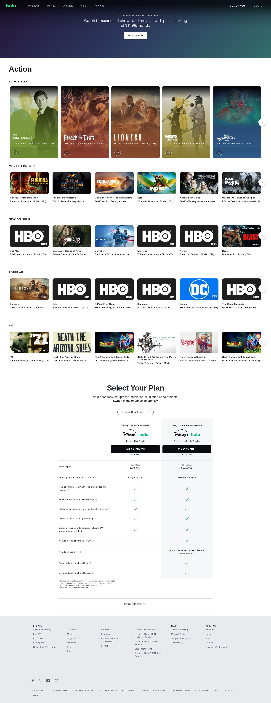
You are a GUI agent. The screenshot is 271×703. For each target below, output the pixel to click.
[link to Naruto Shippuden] (168, 153)
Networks (98, 5)
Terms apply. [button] (110, 581)
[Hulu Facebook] (35, 680)
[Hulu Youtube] (50, 680)
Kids (83, 5)
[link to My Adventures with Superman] (218, 153)
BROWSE (37, 626)
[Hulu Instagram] (56, 680)
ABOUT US (211, 626)
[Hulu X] (42, 680)
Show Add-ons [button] (133, 604)
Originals (68, 5)
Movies (51, 5)
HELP (174, 626)
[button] (29, 183)
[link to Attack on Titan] (66, 153)
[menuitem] (33, 6)
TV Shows (34, 5)
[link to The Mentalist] (16, 153)
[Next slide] (262, 122)
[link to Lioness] (117, 153)
